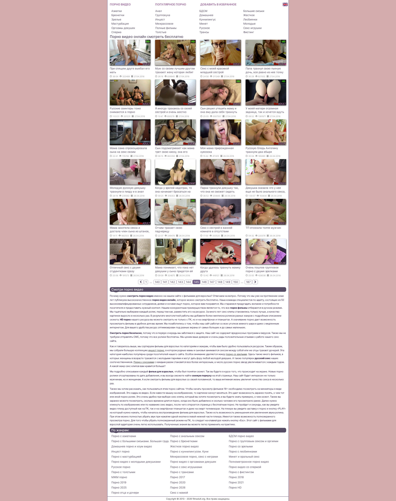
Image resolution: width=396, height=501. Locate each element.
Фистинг (248, 32)
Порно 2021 (236, 482)
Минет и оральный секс (244, 456)
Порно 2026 (177, 487)
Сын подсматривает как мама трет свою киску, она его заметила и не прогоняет (174, 150)
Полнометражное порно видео (249, 461)
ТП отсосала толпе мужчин (263, 227)
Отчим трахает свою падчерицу (168, 229)
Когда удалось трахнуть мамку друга (220, 269)
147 (212, 282)
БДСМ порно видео (241, 436)
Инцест (160, 19)
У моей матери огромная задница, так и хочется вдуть (265, 110)
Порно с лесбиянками (243, 451)
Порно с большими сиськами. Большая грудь (140, 441)
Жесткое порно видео (184, 446)
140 (157, 282)
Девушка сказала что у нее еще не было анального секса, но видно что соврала (265, 190)
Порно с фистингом (241, 472)
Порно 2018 (236, 477)
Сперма (116, 32)
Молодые (249, 23)
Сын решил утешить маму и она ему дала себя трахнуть (218, 110)
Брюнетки (117, 15)
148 (219, 282)
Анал (158, 11)
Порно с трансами (182, 472)
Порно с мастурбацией (126, 456)
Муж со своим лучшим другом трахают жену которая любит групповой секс (175, 71)
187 (248, 282)
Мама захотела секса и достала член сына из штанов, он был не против (129, 230)
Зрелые (116, 19)
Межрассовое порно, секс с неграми (194, 456)
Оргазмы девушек (123, 28)
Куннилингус (207, 19)
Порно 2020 (177, 482)
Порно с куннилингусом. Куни (189, 451)
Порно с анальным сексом (187, 436)
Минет (203, 23)
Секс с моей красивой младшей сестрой (214, 70)
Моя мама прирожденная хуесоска (217, 150)
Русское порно (120, 467)
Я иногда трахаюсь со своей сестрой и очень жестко (173, 110)
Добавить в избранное (218, 4)
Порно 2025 (119, 487)
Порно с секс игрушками (186, 467)
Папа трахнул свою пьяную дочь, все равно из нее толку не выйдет (264, 71)
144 (188, 282)
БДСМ (203, 11)
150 (235, 282)
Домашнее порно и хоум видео (131, 446)
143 (180, 282)
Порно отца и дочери (125, 492)
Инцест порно (120, 451)
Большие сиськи (253, 11)
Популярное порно (170, 4)
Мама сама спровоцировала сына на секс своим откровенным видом (128, 150)
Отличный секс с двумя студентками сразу (125, 269)
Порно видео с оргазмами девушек (193, 461)
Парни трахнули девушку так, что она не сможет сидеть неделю (219, 190)
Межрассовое (164, 23)
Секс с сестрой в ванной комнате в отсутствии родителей (216, 230)
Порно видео (120, 4)
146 (204, 282)
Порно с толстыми (123, 472)
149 (227, 282)
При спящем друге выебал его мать (130, 70)
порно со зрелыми (236, 354)
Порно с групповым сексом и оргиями (253, 441)
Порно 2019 (118, 482)
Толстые (160, 32)
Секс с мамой (179, 492)
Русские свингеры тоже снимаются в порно (125, 110)
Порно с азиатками (123, 436)
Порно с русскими (143, 362)
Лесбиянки (250, 19)
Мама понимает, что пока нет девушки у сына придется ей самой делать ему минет (174, 270)
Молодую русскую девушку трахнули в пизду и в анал (127, 189)
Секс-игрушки (252, 28)
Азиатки (116, 11)
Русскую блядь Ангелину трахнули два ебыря (262, 150)
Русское (204, 28)
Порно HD (235, 487)
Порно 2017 (177, 477)
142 (172, 282)
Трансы (204, 32)
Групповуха (162, 15)
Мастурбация (120, 23)
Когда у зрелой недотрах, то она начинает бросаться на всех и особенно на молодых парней (174, 190)
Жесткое (249, 15)
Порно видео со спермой (245, 467)
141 (165, 282)
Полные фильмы (165, 28)
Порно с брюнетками (183, 441)
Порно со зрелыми (241, 446)
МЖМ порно (119, 477)
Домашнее (206, 15)
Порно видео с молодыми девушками (136, 461)
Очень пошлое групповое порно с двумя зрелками (262, 269)
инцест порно (156, 350)
